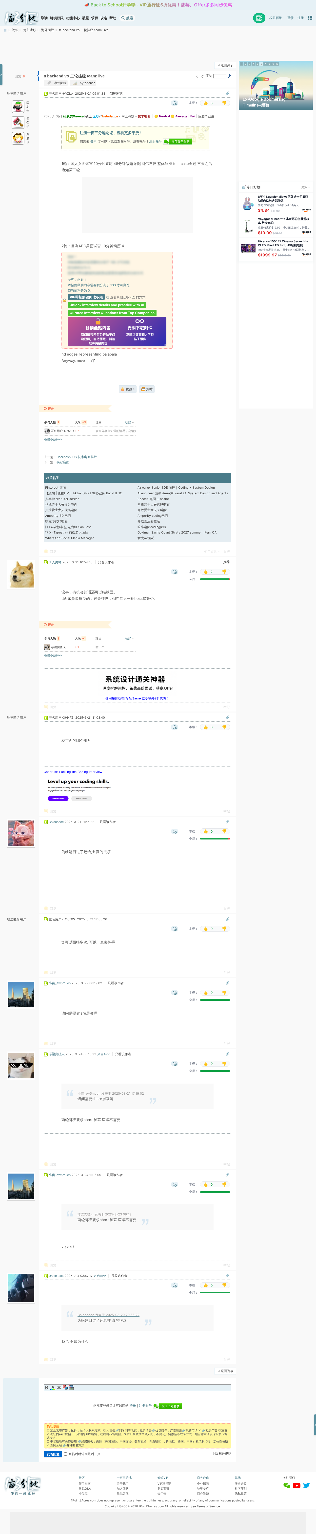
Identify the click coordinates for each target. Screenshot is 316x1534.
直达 (209, 76)
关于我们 (123, 1483)
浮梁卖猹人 (58, 647)
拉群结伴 (161, 1430)
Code (71, 1387)
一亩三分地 (5, 30)
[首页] (21, 18)
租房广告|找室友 (216, 1430)
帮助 (112, 18)
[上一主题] (198, 76)
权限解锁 (275, 18)
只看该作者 (106, 562)
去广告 (162, 1493)
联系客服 (123, 1493)
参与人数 (51, 422)
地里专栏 (203, 1488)
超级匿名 (87, 1441)
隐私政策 (241, 1493)
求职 (94, 18)
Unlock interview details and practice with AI (107, 305)
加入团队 (123, 1488)
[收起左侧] (38, 76)
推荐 (226, 562)
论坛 (15, 30)
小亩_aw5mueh (60, 983)
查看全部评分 (53, 440)
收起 (128, 422)
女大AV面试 (146, 538)
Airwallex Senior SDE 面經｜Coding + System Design (176, 487)
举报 (226, 551)
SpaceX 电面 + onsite (153, 499)
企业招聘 (203, 1483)
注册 (300, 18)
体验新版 (259, 18)
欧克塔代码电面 (56, 521)
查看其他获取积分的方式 (127, 297)
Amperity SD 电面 (58, 515)
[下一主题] (203, 76)
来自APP (103, 1054)
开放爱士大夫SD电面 (152, 510)
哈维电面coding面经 (152, 527)
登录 (290, 18)
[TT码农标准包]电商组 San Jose (68, 527)
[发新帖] (13, 65)
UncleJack (56, 1276)
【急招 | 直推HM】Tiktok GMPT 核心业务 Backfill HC (83, 493)
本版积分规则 (221, 1453)
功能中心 (73, 18)
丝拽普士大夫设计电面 (61, 504)
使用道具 (210, 551)
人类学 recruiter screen (62, 499)
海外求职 (29, 30)
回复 (53, 551)
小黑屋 (83, 1493)
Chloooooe (56, 822)
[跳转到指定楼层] (229, 76)
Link (59, 1387)
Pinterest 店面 (55, 487)
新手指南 (85, 1483)
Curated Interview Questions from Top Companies (112, 313)
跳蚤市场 (192, 1430)
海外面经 (47, 30)
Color (52, 1387)
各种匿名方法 (75, 1445)
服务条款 (241, 1483)
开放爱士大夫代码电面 (61, 510)
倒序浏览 (116, 93)
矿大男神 (55, 562)
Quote (65, 1387)
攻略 (103, 18)
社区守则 (241, 1488)
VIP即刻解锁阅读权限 (86, 297)
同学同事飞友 (128, 1430)
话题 (85, 18)
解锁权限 (57, 18)
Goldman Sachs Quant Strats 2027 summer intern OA (177, 532)
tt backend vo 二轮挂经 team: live (83, 30)
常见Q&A (85, 1488)
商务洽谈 (203, 1493)
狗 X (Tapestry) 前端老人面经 (66, 532)
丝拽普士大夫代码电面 (154, 504)
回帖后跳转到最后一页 (84, 1454)
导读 (44, 18)
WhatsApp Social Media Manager (69, 538)
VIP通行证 (164, 1483)
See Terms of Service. (206, 1506)
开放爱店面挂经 (149, 521)
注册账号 (155, 141)
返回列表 (227, 65)
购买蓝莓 (163, 1488)
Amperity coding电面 (153, 515)
